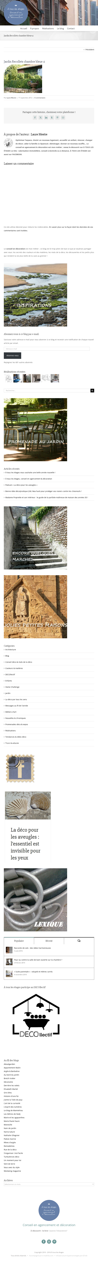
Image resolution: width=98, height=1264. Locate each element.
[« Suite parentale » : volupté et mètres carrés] (9, 972)
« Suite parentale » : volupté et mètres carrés (33, 971)
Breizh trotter (9, 1078)
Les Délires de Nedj (12, 1114)
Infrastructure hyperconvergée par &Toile (71, 1255)
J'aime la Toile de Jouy (13, 1100)
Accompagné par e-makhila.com (41, 1255)
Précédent (89, 49)
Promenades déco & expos (16, 724)
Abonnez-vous (13, 355)
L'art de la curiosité (12, 1103)
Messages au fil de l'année (16, 705)
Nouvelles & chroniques (15, 718)
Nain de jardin (10, 1128)
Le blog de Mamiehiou (13, 1110)
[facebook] (44, 1242)
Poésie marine (10, 1139)
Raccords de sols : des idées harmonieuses (32, 948)
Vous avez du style (12, 1167)
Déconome (8, 1082)
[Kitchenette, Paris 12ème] (36, 378)
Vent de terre (9, 1164)
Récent (49, 940)
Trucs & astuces (12, 743)
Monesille (8, 1124)
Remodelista (9, 1146)
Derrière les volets (11, 1085)
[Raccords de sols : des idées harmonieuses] (9, 948)
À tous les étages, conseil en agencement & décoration (28, 479)
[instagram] (49, 1242)
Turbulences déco (11, 1156)
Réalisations (10, 730)
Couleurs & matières (14, 668)
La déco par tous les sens (16, 699)
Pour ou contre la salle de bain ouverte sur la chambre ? (38, 960)
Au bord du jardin (11, 1075)
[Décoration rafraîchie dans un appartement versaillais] (17, 378)
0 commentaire (39, 98)
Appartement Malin (12, 1067)
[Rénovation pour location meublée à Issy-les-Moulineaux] (54, 378)
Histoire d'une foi (11, 1096)
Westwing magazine (12, 1171)
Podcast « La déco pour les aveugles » (21, 485)
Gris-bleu (8, 1092)
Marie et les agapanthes (14, 1117)
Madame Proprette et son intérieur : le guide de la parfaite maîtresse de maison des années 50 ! (46, 497)
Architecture (10, 649)
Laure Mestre (11, 98)
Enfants (8, 681)
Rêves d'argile (10, 1142)
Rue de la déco (10, 1149)
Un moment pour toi (12, 1160)
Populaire (19, 940)
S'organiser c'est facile (13, 1153)
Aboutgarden (9, 1064)
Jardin (7, 693)
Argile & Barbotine (12, 1071)
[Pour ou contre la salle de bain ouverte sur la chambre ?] (9, 960)
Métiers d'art (10, 712)
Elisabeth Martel (11, 1089)
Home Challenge (12, 687)
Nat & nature (9, 1132)
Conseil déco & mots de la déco (18, 662)
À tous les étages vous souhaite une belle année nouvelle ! (30, 472)
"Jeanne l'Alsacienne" (58, 1231)
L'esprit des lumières (13, 1107)
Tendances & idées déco (15, 737)
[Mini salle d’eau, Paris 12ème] (26, 378)
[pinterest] (54, 1242)
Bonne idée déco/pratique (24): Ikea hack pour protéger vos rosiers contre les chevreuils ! (43, 491)
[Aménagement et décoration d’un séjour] (45, 378)
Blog (7, 656)
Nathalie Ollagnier (12, 1135)
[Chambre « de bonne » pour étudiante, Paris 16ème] (8, 378)
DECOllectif (10, 674)
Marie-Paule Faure (12, 1121)
